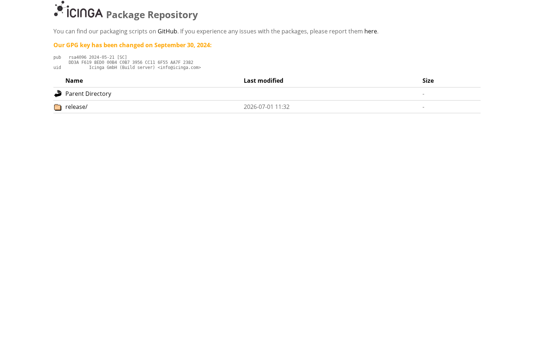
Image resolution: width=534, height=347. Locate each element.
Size (428, 81)
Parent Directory (88, 94)
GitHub (167, 31)
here (370, 31)
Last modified (263, 81)
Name (74, 81)
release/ (76, 107)
